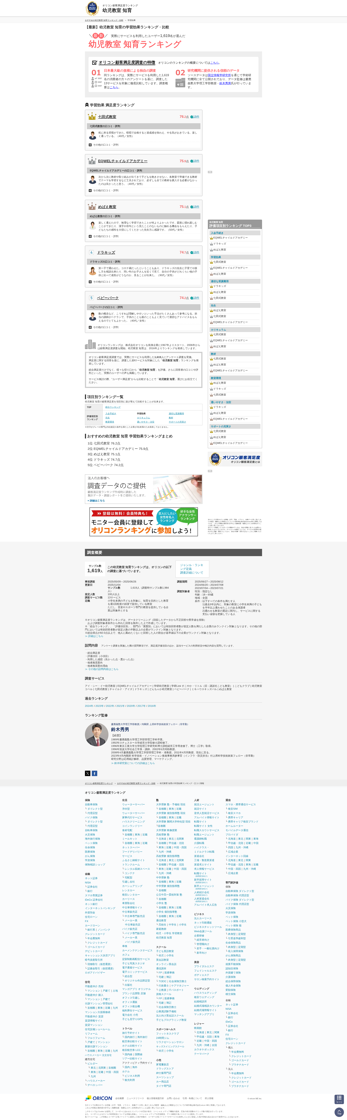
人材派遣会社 (201, 899)
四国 (230, 847)
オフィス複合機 (131, 1006)
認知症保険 (232, 968)
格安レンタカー (131, 894)
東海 (100, 1007)
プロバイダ (232, 834)
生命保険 (90, 847)
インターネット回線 (237, 856)
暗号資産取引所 (94, 959)
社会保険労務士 (178, 981)
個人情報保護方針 (155, 1098)
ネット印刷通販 (203, 922)
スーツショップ (165, 1077)
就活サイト (200, 808)
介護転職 (199, 843)
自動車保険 (91, 804)
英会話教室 (162, 959)
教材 (171, 417)
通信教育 (161, 920)
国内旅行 (130, 1037)
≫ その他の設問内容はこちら (102, 669)
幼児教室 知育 (164, 937)
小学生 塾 (161, 903)
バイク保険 (91, 817)
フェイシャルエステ (205, 970)
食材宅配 (127, 830)
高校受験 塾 (163, 834)
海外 (134, 1067)
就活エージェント (204, 804)
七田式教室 (107, 117)
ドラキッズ (106, 252)
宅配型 (128, 877)
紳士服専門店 (163, 1072)
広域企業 (233, 851)
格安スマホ (234, 813)
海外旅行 (142, 1037)
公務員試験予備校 (166, 1011)
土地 (115, 990)
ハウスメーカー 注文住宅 (98, 1055)
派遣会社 (199, 856)
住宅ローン (91, 916)
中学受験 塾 (163, 877)
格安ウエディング (204, 997)
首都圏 (91, 1007)
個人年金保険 (233, 985)
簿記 (168, 976)
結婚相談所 (200, 1001)
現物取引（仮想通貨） (100, 964)
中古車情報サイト (132, 907)
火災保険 (90, 834)
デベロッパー (95, 1085)
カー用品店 (162, 1081)
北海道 (162, 838)
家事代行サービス (132, 817)
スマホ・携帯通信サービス (241, 804)
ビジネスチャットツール (208, 926)
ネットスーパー (131, 847)
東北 (93, 1067)
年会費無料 (93, 938)
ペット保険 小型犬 (236, 921)
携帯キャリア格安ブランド (243, 821)
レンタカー (128, 890)
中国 (255, 843)
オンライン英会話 (166, 964)
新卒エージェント (204, 887)
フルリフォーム (96, 1037)
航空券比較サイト (132, 1041)
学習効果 (216, 257)
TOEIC (162, 981)
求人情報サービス (204, 868)
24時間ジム (162, 1037)
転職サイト (200, 821)
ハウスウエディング (205, 992)
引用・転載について (192, 1098)
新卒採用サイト (203, 880)
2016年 (152, 705)
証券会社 (92, 886)
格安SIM (233, 808)
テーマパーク (201, 1053)
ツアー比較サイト (132, 1058)
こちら (214, 62)
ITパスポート (176, 989)
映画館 (198, 1028)
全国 (214, 1045)
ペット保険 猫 (233, 925)
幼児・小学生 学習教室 (169, 933)
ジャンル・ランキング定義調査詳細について (191, 569)
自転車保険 (91, 830)
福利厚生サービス (132, 1010)
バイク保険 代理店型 (237, 904)
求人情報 (209, 1098)
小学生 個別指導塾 (166, 911)
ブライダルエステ (204, 966)
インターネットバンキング (100, 908)
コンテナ (130, 873)
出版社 (128, 984)
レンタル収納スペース (137, 868)
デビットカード (94, 951)
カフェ (126, 954)
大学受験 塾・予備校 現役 (170, 804)
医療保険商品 (233, 929)
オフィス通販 (129, 1002)
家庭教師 (161, 928)
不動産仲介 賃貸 (94, 1016)
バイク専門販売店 (135, 933)
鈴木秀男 (225, 83)
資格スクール (163, 994)
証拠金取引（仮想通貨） (101, 968)
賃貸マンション (94, 1024)
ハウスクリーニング (133, 821)
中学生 (172, 924)
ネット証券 (91, 878)
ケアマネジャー (180, 985)
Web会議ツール (203, 931)
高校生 (162, 924)
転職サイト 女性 (203, 825)
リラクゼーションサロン (170, 1042)
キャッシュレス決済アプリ (100, 955)
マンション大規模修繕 (97, 1012)
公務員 (162, 989)
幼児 (161, 955)
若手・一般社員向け (208, 948)
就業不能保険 (233, 964)
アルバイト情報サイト (206, 817)
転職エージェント (204, 834)
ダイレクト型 (95, 808)
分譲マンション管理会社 (99, 1003)
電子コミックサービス (134, 971)
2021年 (120, 705)
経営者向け (203, 939)
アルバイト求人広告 (205, 904)
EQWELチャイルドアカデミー (122, 161)
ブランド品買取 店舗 (134, 993)
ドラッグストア (165, 1068)
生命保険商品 (233, 942)
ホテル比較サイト (132, 1045)
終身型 (232, 934)
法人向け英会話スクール (170, 1015)
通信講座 (161, 968)
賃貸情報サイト (94, 1020)
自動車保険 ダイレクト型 (240, 891)
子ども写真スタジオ (133, 963)
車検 (124, 946)
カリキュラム (143, 417)
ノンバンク (104, 929)
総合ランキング (113, 407)
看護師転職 (200, 838)
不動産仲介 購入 (94, 995)
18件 (196, 116)
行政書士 (164, 985)
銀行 (90, 891)
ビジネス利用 (132, 1075)
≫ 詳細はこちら (94, 636)
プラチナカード (240, 1064)
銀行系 (91, 929)
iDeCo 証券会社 (94, 899)
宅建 (161, 976)
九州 (115, 1007)
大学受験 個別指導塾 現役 (170, 813)
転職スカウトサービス (206, 830)
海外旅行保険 (92, 838)
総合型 (128, 976)
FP (160, 972)
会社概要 (119, 1098)
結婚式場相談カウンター (208, 1005)
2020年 (131, 705)
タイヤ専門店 (163, 1085)
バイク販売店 (129, 928)
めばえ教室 (107, 207)
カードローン (92, 925)
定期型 (242, 934)
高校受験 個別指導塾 (168, 856)
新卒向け (202, 952)
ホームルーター (234, 825)
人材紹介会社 (201, 893)
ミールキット (129, 838)
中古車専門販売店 (135, 916)
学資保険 (90, 860)
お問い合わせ (173, 1098)
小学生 (183, 924)
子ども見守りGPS (132, 1019)
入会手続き (110, 413)
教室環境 (109, 422)
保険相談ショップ (95, 864)
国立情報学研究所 (219, 75)
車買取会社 (128, 903)
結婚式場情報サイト (205, 1010)
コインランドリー (132, 825)
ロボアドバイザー (95, 972)
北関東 (102, 1067)
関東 (216, 1032)
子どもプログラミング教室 (171, 1019)
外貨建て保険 (233, 972)
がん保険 (90, 856)
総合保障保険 (233, 981)
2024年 (89, 705)
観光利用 (130, 1079)
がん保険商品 (233, 955)
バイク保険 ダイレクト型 (240, 899)
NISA (88, 882)
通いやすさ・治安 (145, 422)
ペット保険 (91, 843)
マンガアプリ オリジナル (136, 989)
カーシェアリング (132, 886)
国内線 (128, 1054)
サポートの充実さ (177, 422)
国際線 (138, 1054)
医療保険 (90, 851)
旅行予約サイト (131, 1032)
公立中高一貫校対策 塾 (169, 894)
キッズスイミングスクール (170, 1046)
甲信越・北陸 (176, 843)
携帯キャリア (235, 817)
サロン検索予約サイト (206, 979)
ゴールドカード (96, 947)
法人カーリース (203, 918)
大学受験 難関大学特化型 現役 (173, 821)
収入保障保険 (235, 951)
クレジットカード (95, 934)
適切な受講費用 (176, 413)
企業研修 (199, 935)
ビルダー (92, 1063)
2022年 (110, 705)
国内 (127, 1067)
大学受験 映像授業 (166, 830)
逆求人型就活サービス (206, 813)
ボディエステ (201, 974)
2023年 (99, 705)
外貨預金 (90, 912)
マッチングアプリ (204, 1014)
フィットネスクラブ (167, 1033)
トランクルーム (131, 864)
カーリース (128, 899)
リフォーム (91, 1033)
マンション (93, 990)
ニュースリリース (135, 1098)
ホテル (126, 1071)
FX (86, 921)
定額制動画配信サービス (136, 959)
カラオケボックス (204, 1049)
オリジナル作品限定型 (137, 980)
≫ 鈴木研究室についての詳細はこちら (133, 763)
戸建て (106, 990)
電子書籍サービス (132, 967)
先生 (107, 417)
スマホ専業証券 (94, 895)
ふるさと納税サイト (133, 860)
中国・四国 (112, 1072)
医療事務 (169, 972)
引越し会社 (128, 881)
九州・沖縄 (165, 851)
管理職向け (203, 944)
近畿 (107, 1007)
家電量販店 (162, 1064)
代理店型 (92, 813)
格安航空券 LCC (131, 1050)
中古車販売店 (129, 911)
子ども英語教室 (165, 951)
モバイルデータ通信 (237, 830)
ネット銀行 (91, 904)
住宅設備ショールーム (97, 1029)
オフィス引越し (131, 997)
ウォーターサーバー (133, 804)
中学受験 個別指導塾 (168, 886)
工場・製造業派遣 (204, 860)
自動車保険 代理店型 (237, 895)
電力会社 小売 (130, 1014)
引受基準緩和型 (237, 938)
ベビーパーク (108, 298)
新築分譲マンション (96, 1046)
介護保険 (231, 976)
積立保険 (231, 994)
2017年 (141, 705)
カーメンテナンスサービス (137, 950)
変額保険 (231, 989)
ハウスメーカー (96, 1080)
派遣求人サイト (203, 864)
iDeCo (229, 1021)
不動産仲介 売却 (94, 986)
